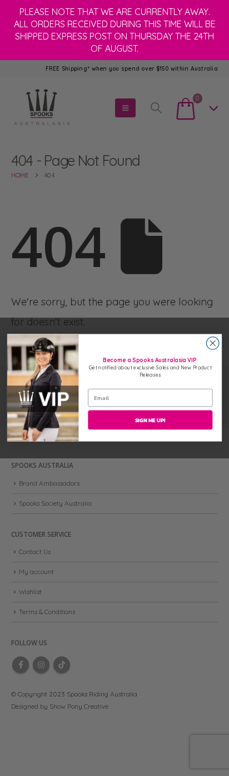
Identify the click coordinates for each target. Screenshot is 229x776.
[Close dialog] (212, 343)
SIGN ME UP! (150, 420)
